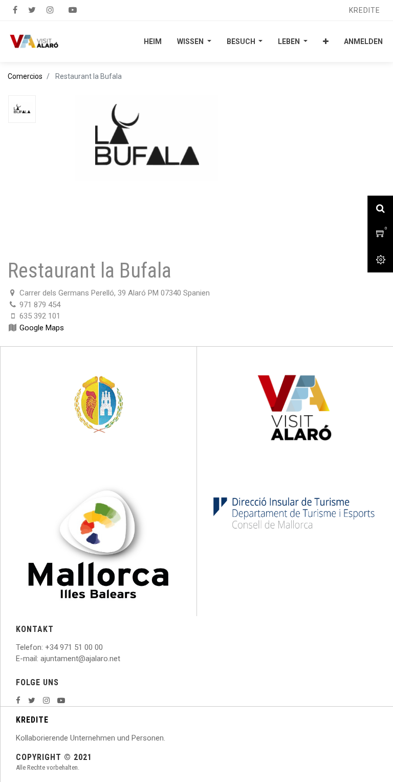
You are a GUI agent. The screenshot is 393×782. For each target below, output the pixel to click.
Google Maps (41, 327)
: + (45, 647)
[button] (325, 41)
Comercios (25, 76)
